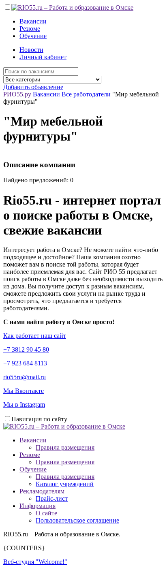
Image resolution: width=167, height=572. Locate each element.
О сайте (46, 513)
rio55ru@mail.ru (24, 377)
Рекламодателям (41, 491)
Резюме (29, 28)
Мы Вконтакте (23, 390)
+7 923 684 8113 (25, 363)
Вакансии (33, 21)
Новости (31, 49)
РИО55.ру (17, 94)
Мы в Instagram (24, 404)
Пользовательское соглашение (77, 520)
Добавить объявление (33, 86)
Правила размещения (65, 447)
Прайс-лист (52, 498)
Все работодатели (86, 94)
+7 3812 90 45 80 (26, 349)
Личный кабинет (42, 56)
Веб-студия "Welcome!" (35, 561)
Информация (37, 505)
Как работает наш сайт (34, 335)
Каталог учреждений (65, 483)
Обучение (33, 35)
